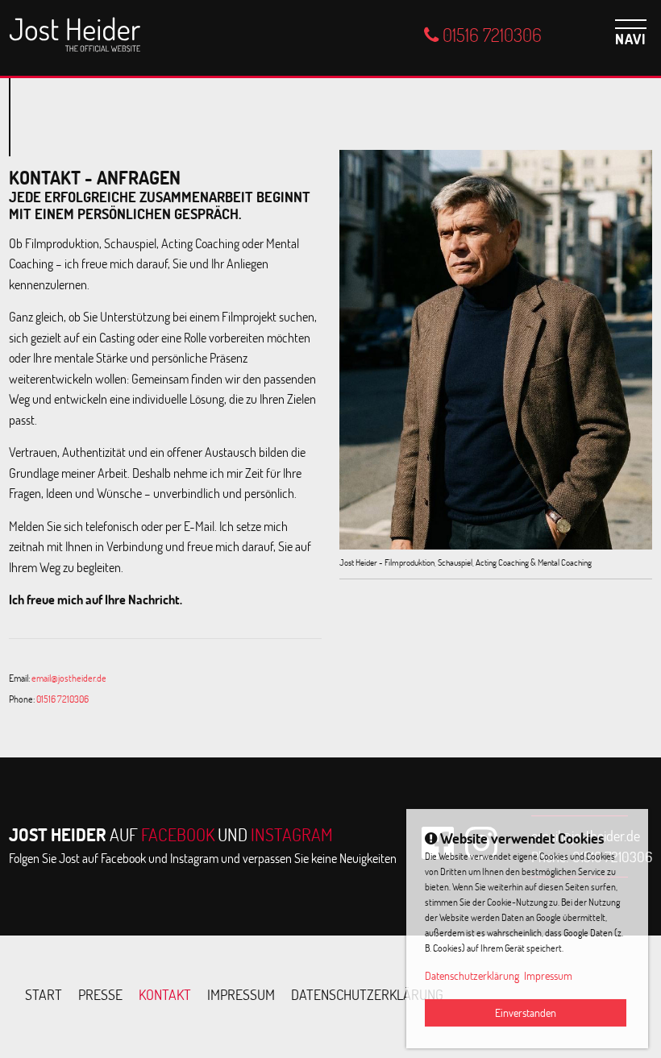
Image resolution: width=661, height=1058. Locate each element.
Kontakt (165, 995)
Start (43, 995)
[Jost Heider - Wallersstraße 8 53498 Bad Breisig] (91, 36)
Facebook (177, 834)
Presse (100, 995)
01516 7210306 (490, 35)
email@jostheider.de (68, 677)
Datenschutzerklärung (472, 975)
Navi (630, 38)
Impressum (548, 975)
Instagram (292, 834)
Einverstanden (525, 1012)
